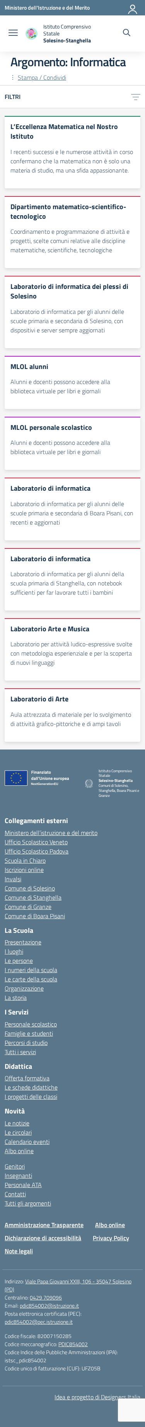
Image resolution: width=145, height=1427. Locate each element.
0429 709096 (46, 1297)
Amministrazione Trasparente (44, 1224)
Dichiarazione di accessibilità (43, 1238)
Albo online (19, 1150)
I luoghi (14, 951)
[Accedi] (133, 7)
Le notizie (17, 1123)
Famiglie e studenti (29, 1033)
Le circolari (18, 1132)
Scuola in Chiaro (25, 860)
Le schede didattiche (31, 1087)
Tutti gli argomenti (28, 1203)
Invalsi (13, 879)
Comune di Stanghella (33, 897)
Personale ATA (23, 1184)
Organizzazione (24, 988)
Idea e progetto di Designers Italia (97, 1397)
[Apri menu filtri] (135, 97)
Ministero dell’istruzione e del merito (51, 832)
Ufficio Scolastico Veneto (36, 842)
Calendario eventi (27, 1141)
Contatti (15, 1194)
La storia (16, 997)
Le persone (19, 960)
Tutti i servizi (20, 1051)
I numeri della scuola (31, 969)
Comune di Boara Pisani (35, 916)
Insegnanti (18, 1175)
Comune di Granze (28, 906)
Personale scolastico (31, 1024)
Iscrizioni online (24, 869)
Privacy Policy (111, 1238)
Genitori (15, 1166)
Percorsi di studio (26, 1042)
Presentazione (23, 942)
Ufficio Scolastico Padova (36, 851)
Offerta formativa (27, 1078)
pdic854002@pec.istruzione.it (39, 1322)
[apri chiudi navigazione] (13, 33)
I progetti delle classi (31, 1096)
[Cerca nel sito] (127, 34)
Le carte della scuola (31, 979)
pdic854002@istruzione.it (49, 1305)
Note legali (19, 1251)
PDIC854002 (73, 1344)
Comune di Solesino (30, 888)
